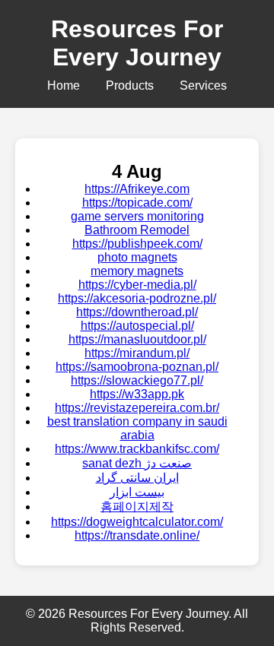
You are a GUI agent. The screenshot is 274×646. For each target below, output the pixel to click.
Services (203, 85)
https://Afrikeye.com (137, 188)
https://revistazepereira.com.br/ (137, 407)
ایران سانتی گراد (137, 477)
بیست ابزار (137, 492)
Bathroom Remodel (137, 229)
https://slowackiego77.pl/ (137, 380)
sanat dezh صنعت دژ (137, 463)
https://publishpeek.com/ (137, 243)
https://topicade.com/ (137, 202)
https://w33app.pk (137, 394)
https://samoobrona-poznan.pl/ (137, 366)
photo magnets (137, 257)
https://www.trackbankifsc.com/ (137, 448)
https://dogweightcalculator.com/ (137, 521)
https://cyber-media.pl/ (137, 284)
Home (63, 85)
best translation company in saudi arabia (137, 428)
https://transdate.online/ (137, 535)
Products (130, 85)
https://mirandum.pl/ (137, 353)
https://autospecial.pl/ (137, 325)
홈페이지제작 (137, 506)
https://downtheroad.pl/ (137, 312)
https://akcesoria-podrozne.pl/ (137, 298)
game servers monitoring (137, 216)
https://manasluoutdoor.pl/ (137, 339)
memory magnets (137, 270)
